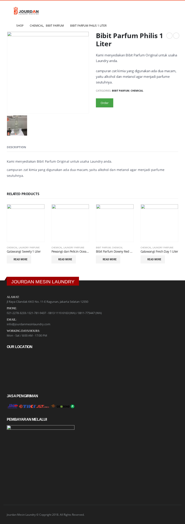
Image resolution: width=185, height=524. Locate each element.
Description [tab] (16, 147)
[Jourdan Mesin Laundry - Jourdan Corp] (26, 10)
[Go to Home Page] (8, 25)
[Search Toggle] (173, 10)
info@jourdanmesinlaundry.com (28, 324)
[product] (25, 223)
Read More (21, 259)
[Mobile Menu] (10, 10)
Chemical (137, 90)
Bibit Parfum (120, 90)
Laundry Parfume (29, 247)
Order (105, 103)
